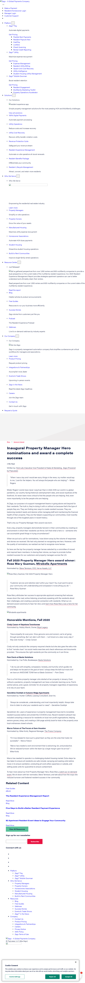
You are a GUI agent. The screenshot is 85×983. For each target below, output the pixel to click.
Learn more (13, 207)
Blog (10, 292)
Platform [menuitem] (13, 870)
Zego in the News (15, 384)
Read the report (15, 290)
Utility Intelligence (20, 71)
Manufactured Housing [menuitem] (23, 893)
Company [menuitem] (14, 916)
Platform (7, 23)
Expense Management (21, 63)
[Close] (75, 962)
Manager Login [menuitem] (10, 13)
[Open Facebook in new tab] (12, 854)
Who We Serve (10, 176)
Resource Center (10, 262)
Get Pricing (13, 34)
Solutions (8, 95)
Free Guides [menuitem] (19, 903)
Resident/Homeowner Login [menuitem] (15, 10)
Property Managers (16, 210)
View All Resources (17, 829)
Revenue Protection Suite (18, 141)
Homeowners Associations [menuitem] (25, 888)
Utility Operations (15, 124)
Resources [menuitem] (14, 898)
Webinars (12, 327)
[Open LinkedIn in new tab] (12, 862)
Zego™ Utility (13, 52)
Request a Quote (10, 410)
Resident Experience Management (22, 150)
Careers (12, 393)
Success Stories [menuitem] (21, 908)
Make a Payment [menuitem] (10, 8)
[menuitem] (5, 18)
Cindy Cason (12, 624)
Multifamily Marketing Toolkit (24, 90)
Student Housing (15, 244)
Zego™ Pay (13, 26)
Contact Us (13, 402)
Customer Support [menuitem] (11, 15)
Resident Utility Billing (21, 66)
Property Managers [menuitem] (22, 883)
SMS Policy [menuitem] (19, 931)
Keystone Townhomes (30, 624)
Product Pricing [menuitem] (21, 921)
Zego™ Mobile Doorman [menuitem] (24, 878)
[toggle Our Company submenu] (17, 336)
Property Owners (15, 219)
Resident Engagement (21, 87)
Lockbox (16, 44)
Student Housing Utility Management (27, 73)
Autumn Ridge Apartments (37, 692)
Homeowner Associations (18, 236)
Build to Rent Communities (19, 253)
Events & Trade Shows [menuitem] (23, 911)
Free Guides (13, 301)
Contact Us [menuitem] (19, 919)
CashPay (16, 42)
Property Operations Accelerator (25, 92)
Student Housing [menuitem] (21, 891)
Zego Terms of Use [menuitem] (22, 934)
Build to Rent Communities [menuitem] (25, 896)
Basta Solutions (44, 660)
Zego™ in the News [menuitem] (22, 914)
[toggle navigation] (3, 4)
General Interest (19, 442)
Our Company (9, 336)
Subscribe (35, 841)
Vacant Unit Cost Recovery (23, 68)
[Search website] (1, 4)
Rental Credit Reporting (22, 49)
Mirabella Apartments (51, 563)
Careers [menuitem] (17, 926)
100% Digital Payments (17, 115)
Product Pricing (15, 358)
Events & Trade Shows (17, 376)
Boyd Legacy (42, 627)
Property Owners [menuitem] (21, 886)
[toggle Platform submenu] (13, 23)
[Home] (14, 1)
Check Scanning (19, 47)
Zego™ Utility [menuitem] (19, 875)
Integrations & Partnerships (19, 367)
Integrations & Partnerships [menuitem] (25, 924)
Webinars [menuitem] (18, 906)
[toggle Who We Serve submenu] (18, 176)
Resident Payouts (21, 39)
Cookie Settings (14, 977)
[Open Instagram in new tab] (12, 866)
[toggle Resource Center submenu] (19, 262)
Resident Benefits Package (19, 158)
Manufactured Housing (17, 227)
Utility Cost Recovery (17, 132)
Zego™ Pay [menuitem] (19, 873)
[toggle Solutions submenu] (14, 95)
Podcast (12, 318)
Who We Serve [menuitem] (16, 881)
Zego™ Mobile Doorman (18, 76)
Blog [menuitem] (16, 901)
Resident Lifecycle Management (21, 167)
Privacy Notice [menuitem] (20, 929)
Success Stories (15, 310)
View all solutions (15, 113)
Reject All (52, 977)
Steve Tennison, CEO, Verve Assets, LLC (35, 568)
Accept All (68, 977)
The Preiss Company (52, 731)
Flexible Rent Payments (22, 37)
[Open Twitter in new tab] (12, 858)
